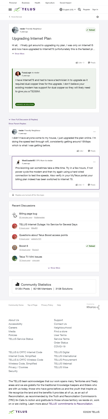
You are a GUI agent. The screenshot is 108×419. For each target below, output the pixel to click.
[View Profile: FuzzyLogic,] (18, 74)
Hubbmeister (39, 217)
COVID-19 (59, 346)
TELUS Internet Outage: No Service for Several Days (48, 224)
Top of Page (32, 305)
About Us (14, 320)
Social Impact (65, 3)
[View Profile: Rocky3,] (14, 247)
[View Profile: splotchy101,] (14, 236)
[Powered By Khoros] (93, 307)
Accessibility (15, 323)
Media (12, 331)
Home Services (16, 17)
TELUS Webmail (63, 363)
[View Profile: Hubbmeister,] (14, 215)
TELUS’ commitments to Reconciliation (70, 403)
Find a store (60, 331)
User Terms (60, 335)
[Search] (79, 9)
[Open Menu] (97, 17)
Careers (13, 327)
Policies (13, 335)
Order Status (61, 342)
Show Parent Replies (17, 123)
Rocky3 (35, 250)
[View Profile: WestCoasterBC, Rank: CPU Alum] (18, 162)
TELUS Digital (61, 352)
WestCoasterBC (28, 160)
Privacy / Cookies (18, 367)
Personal (13, 3)
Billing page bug (28, 213)
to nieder (35, 72)
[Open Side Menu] (10, 9)
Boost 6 (23, 245)
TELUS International (65, 356)
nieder (22, 29)
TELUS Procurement (65, 359)
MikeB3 (34, 228)
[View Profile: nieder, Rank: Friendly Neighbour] (15, 30)
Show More (19, 53)
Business (26, 3)
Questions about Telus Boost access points (43, 235)
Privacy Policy (47, 305)
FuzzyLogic (26, 72)
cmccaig (36, 260)
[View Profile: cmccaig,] (14, 258)
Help (59, 305)
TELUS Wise (61, 367)
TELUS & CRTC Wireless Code (26, 359)
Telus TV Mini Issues (30, 256)
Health (37, 3)
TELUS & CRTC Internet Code (25, 352)
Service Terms (62, 338)
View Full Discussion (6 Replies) (24, 119)
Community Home (16, 305)
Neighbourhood (63, 327)
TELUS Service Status (21, 338)
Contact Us (60, 323)
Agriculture (50, 3)
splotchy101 (36, 239)
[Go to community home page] (25, 9)
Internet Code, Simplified (22, 356)
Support (58, 320)
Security (13, 371)
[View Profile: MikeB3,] (14, 226)
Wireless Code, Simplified (23, 363)
